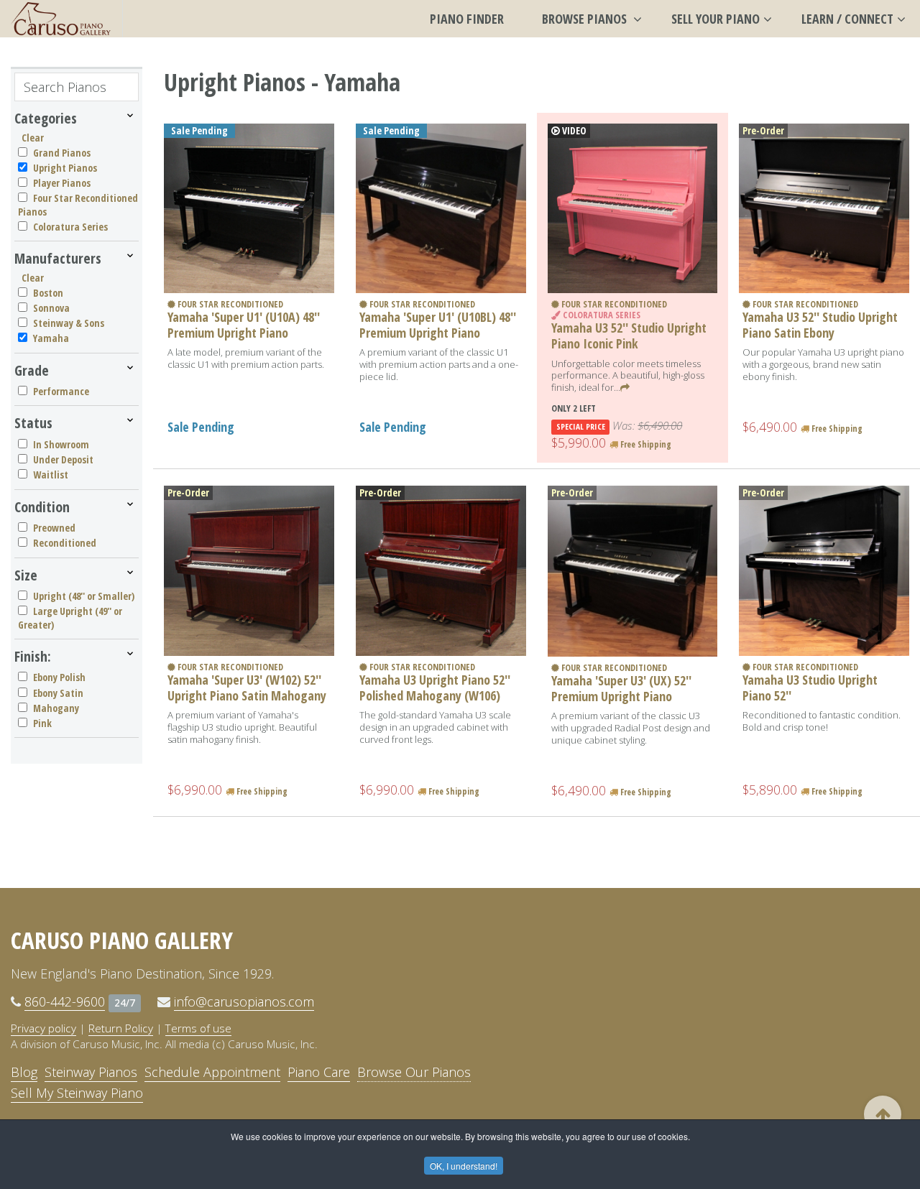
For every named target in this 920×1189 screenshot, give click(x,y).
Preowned (54, 528)
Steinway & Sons (68, 323)
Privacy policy (43, 1028)
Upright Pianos (65, 168)
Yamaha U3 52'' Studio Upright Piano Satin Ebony (820, 324)
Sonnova (51, 308)
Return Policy (120, 1028)
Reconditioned (64, 543)
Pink (42, 723)
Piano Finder (467, 18)
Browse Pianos (586, 18)
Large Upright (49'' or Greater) (70, 617)
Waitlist (50, 474)
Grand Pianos (62, 152)
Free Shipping (644, 444)
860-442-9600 (64, 1001)
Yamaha (51, 338)
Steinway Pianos (91, 1072)
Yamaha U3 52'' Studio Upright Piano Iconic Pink (629, 335)
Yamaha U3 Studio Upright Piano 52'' (810, 687)
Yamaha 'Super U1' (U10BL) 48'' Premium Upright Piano (437, 324)
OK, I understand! (463, 1166)
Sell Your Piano (715, 18)
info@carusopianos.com (244, 1001)
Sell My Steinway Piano (77, 1092)
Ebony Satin (58, 693)
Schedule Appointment (212, 1072)
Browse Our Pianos (414, 1072)
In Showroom (61, 444)
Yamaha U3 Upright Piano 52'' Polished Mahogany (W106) (434, 687)
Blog (24, 1072)
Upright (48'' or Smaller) (83, 596)
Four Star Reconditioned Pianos (78, 204)
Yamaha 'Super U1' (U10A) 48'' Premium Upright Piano (243, 324)
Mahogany (56, 708)
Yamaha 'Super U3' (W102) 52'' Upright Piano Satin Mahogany (246, 687)
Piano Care (319, 1072)
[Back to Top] (882, 1114)
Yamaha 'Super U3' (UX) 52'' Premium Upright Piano (621, 688)
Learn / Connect (847, 18)
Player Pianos (62, 183)
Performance (61, 391)
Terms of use (198, 1028)
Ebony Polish (59, 677)
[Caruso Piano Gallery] (61, 18)
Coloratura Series (70, 226)
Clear (33, 137)
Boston (48, 293)
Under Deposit (63, 459)
